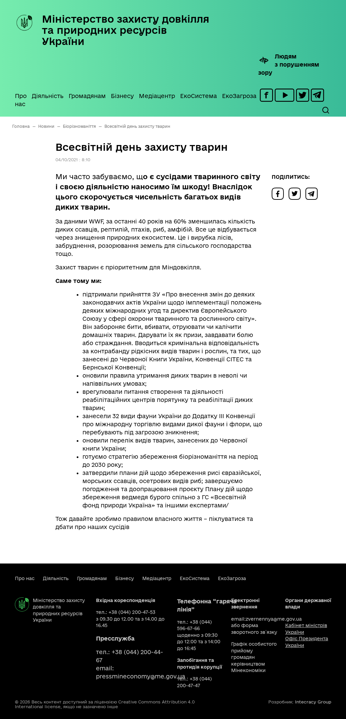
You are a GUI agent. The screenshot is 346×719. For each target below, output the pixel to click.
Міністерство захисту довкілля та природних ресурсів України (125, 30)
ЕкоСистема (198, 96)
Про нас (21, 100)
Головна (21, 126)
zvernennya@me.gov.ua (274, 619)
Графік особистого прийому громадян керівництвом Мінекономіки (254, 657)
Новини (46, 126)
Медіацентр (157, 96)
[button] (325, 110)
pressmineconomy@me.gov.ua (140, 676)
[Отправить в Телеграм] (313, 193)
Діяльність (48, 96)
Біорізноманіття (79, 126)
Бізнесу (122, 96)
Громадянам (87, 96)
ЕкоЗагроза (239, 96)
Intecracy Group (313, 701)
